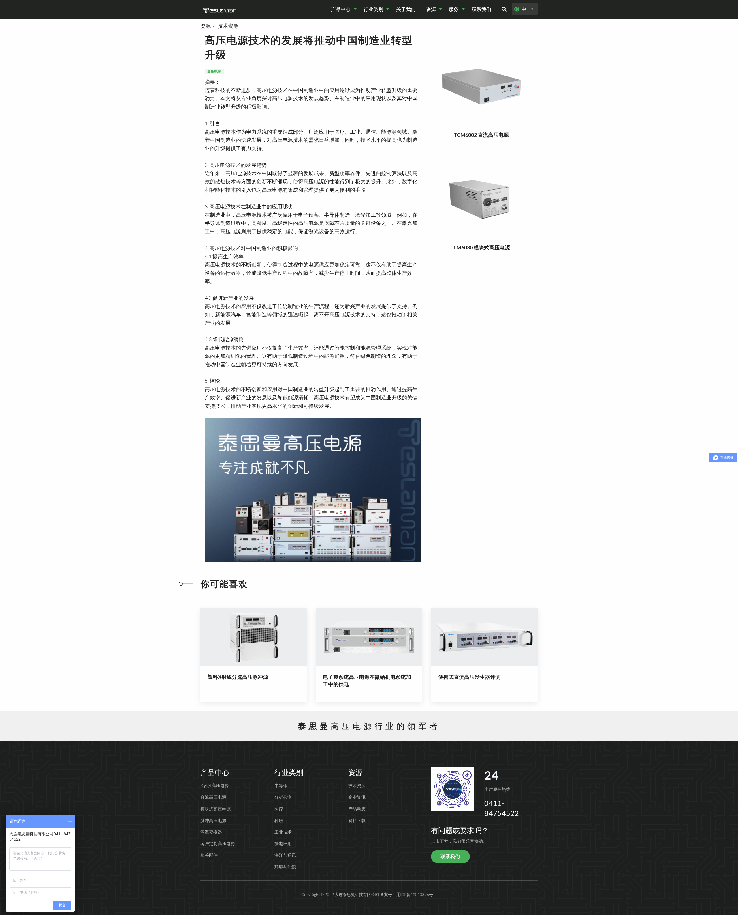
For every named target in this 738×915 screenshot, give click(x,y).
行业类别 (373, 9)
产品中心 (341, 9)
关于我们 (406, 9)
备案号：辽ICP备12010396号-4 (408, 894)
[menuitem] (342, 9)
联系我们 (481, 9)
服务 (454, 9)
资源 (431, 9)
